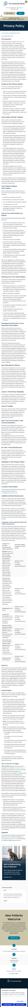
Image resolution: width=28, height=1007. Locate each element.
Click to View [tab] (14, 973)
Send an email (14, 962)
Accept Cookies (8, 1004)
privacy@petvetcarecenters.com (9, 492)
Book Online (9, 13)
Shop (20, 13)
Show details (20, 1001)
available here (17, 769)
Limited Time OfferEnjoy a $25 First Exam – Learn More (13, 19)
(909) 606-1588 (14, 9)
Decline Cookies (20, 1004)
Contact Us (14, 937)
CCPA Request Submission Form (10, 33)
